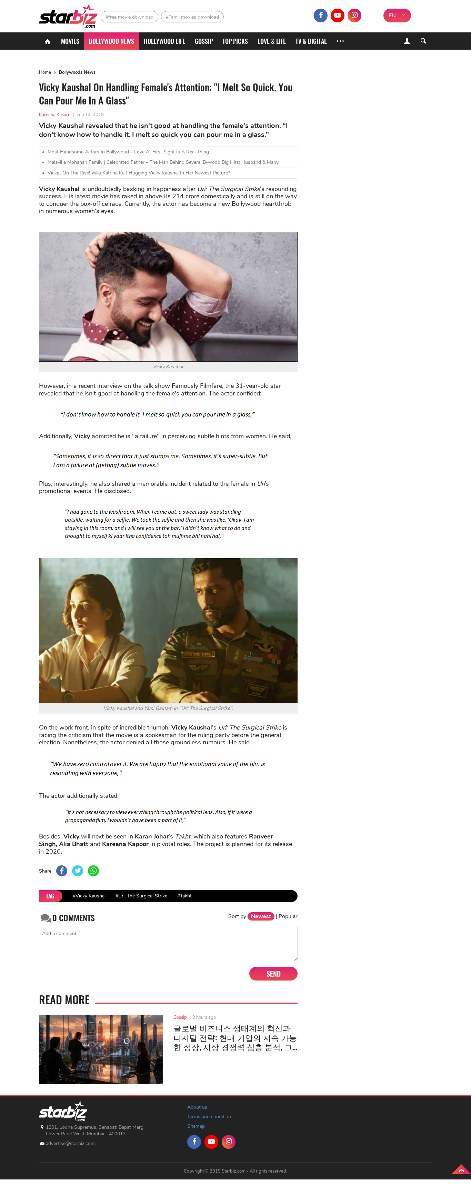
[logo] (69, 14)
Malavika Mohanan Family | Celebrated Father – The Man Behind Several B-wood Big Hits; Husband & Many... (164, 162)
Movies (70, 41)
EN (392, 15)
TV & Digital (311, 41)
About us (197, 1107)
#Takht (184, 896)
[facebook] (321, 15)
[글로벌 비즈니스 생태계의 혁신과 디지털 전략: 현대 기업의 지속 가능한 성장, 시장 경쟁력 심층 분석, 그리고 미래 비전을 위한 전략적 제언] (101, 1049)
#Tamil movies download (192, 17)
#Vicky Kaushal (89, 896)
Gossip (204, 41)
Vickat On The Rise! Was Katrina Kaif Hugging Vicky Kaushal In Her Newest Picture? (139, 173)
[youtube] (337, 15)
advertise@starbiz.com (70, 1143)
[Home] (47, 41)
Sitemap (196, 1126)
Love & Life (272, 41)
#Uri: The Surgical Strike (141, 896)
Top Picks (235, 41)
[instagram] (354, 15)
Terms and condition (209, 1116)
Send (274, 973)
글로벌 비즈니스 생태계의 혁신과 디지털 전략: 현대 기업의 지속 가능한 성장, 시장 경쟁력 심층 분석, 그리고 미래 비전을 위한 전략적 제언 (235, 1037)
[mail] (371, 15)
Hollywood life (164, 41)
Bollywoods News (77, 72)
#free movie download (129, 17)
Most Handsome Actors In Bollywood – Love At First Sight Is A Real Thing (128, 152)
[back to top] (461, 1169)
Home (45, 72)
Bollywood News (111, 41)
